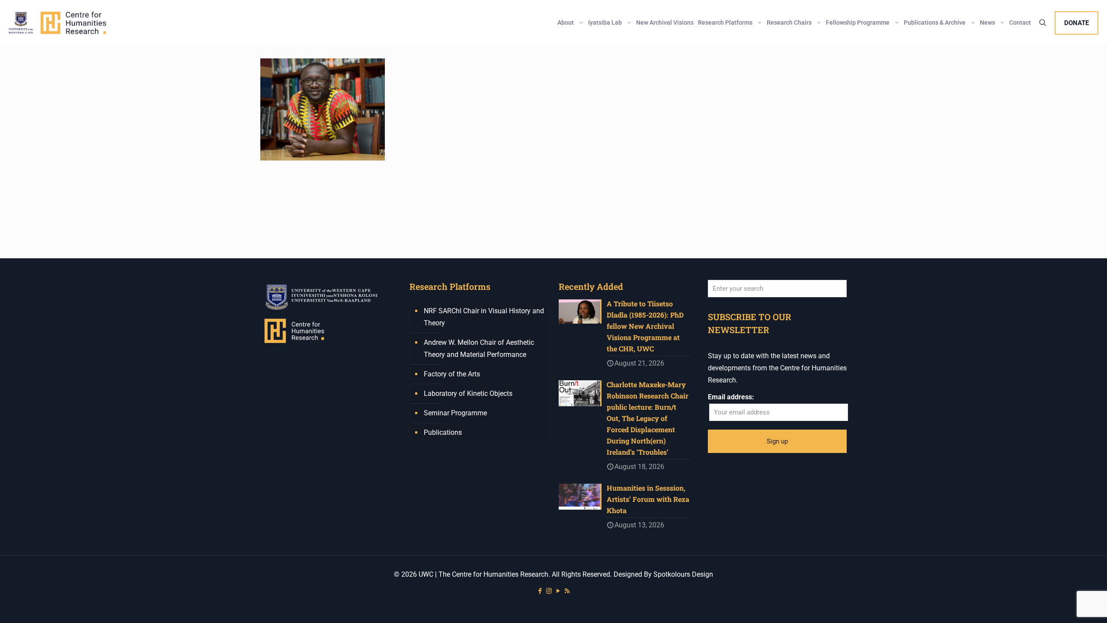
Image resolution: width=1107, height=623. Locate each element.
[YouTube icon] (558, 591)
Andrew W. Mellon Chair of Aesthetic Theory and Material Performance (479, 348)
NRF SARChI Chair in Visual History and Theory (484, 317)
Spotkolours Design (683, 574)
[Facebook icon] (540, 591)
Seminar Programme (455, 413)
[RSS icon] (567, 591)
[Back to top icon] (1065, 605)
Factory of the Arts (452, 374)
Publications (443, 432)
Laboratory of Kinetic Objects (468, 393)
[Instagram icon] (549, 591)
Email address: (731, 397)
